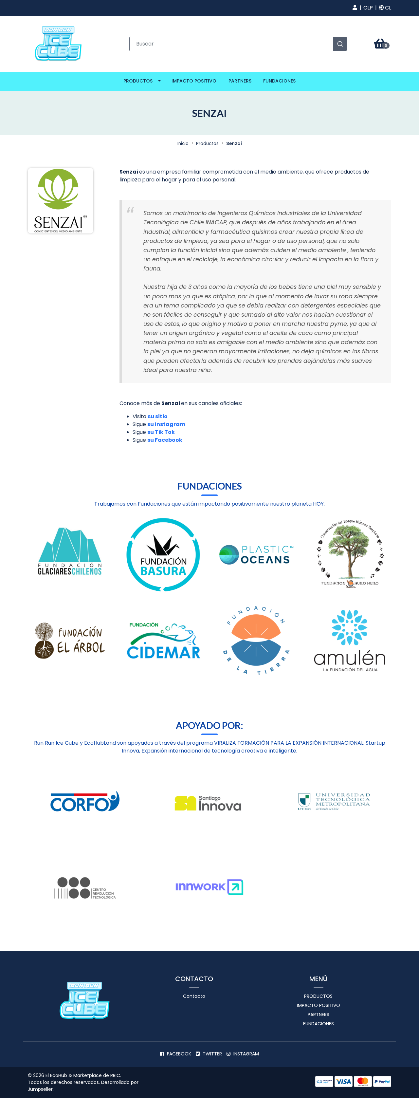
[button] (355, 8)
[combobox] (238, 44)
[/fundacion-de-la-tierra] (256, 640)
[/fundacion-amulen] (349, 640)
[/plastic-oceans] (256, 554)
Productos (138, 81)
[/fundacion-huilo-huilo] (349, 554)
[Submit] (340, 44)
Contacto (194, 996)
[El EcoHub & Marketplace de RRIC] (59, 43)
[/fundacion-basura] (163, 554)
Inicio (183, 143)
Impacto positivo (194, 81)
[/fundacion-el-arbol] (69, 640)
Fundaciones (279, 81)
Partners (239, 81)
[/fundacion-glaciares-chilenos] (69, 554)
